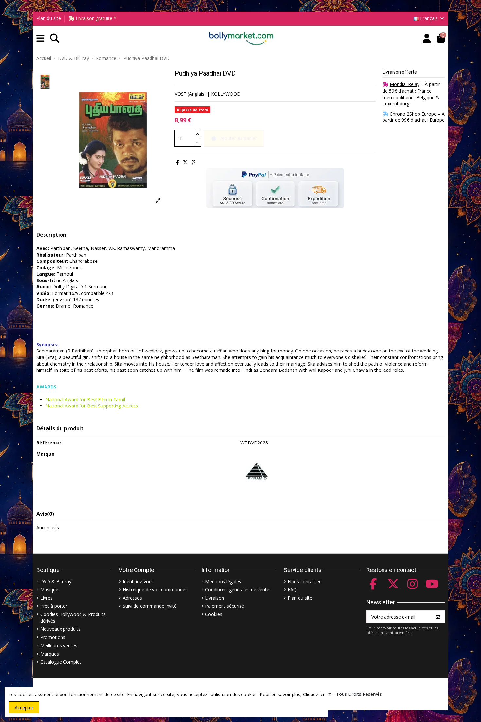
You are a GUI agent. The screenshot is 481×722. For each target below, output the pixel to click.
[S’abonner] (438, 617)
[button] (40, 38)
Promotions (52, 637)
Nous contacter (304, 581)
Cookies (213, 614)
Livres (46, 598)
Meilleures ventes (58, 645)
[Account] (427, 38)
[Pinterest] (193, 162)
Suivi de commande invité (150, 606)
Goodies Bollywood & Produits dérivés (73, 617)
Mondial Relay (404, 84)
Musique (49, 590)
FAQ (292, 590)
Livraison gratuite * (95, 18)
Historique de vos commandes (155, 590)
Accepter (24, 707)
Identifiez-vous (138, 581)
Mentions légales (223, 581)
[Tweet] (185, 162)
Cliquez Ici (313, 694)
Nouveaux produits (60, 629)
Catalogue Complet (60, 662)
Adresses (132, 598)
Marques (49, 654)
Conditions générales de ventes (238, 590)
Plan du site (48, 18)
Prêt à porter (53, 606)
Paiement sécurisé (224, 606)
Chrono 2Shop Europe (413, 114)
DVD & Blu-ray (55, 581)
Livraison (214, 598)
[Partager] (177, 162)
